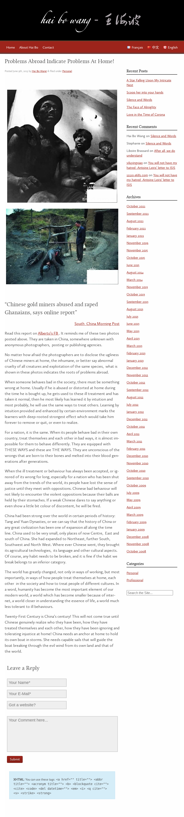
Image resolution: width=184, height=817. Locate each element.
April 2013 (133, 338)
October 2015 (136, 258)
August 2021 (135, 221)
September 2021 (138, 214)
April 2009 (134, 507)
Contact (48, 47)
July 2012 (132, 405)
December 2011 (137, 419)
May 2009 (133, 500)
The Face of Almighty (141, 107)
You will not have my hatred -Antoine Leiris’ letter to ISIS (152, 180)
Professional (135, 580)
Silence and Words (139, 100)
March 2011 (134, 441)
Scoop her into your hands (145, 92)
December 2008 (138, 537)
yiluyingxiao (135, 163)
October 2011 (136, 427)
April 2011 (133, 434)
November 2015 (137, 250)
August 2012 (135, 397)
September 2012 (138, 390)
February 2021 (136, 228)
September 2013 (137, 302)
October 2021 (136, 206)
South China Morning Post (97, 323)
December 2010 (137, 456)
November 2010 (137, 463)
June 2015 (133, 265)
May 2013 (133, 331)
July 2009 (133, 493)
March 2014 (135, 280)
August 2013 (135, 309)
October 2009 (136, 485)
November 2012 (137, 375)
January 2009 (136, 529)
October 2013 (136, 294)
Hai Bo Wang (65, 22)
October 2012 (136, 382)
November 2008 (138, 544)
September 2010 (138, 478)
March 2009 (135, 515)
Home (10, 47)
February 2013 (136, 353)
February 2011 (136, 449)
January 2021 (135, 236)
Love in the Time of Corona (146, 115)
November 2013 (137, 287)
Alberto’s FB (48, 333)
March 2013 (134, 346)
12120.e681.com (137, 175)
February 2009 (137, 522)
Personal (67, 71)
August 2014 (135, 272)
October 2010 (136, 471)
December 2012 (137, 368)
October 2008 (136, 551)
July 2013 (132, 316)
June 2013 (133, 324)
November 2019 (137, 243)
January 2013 (135, 361)
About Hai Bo (28, 47)
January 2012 (135, 412)
